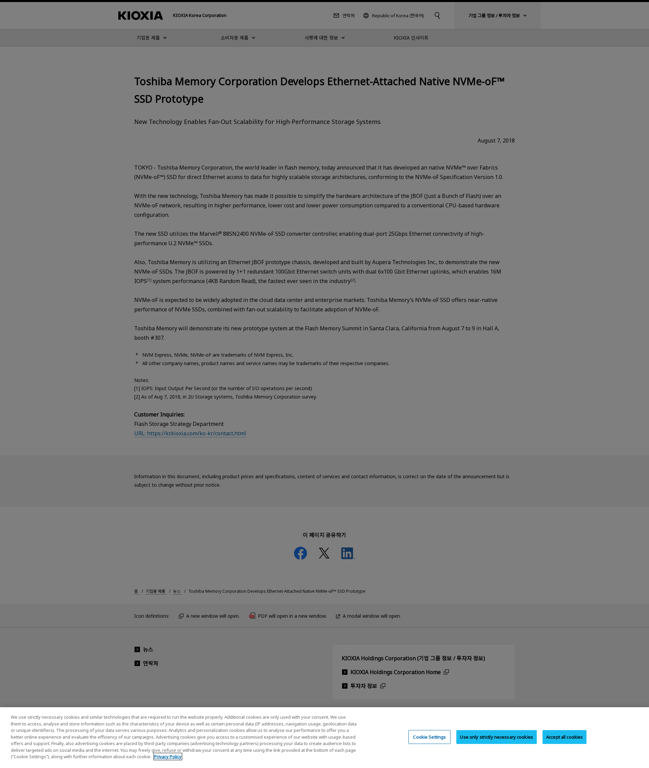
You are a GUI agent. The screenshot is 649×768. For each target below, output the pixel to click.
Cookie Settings (429, 737)
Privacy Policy (168, 756)
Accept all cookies (564, 737)
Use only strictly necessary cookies (496, 737)
